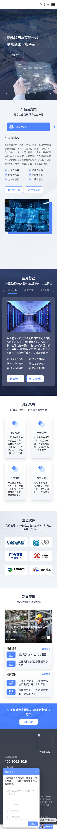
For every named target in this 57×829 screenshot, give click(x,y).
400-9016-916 (16, 761)
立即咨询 (28, 722)
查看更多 (46, 648)
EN (48, 4)
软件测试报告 (41, 802)
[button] (7, 93)
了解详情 (15, 55)
